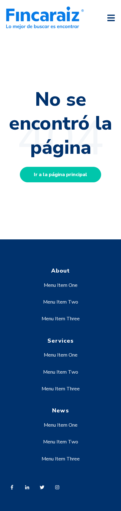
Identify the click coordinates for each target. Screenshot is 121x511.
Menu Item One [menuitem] (61, 285)
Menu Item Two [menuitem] (60, 302)
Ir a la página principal (60, 174)
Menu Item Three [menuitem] (61, 318)
